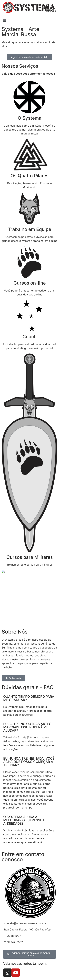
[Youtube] (15, 972)
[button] (29, 20)
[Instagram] (7, 972)
